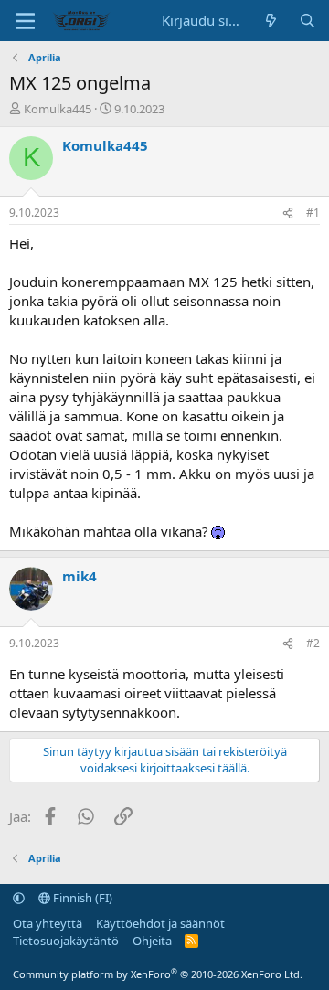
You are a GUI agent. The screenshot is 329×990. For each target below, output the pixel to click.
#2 (313, 643)
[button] (18, 898)
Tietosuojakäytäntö (66, 940)
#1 (313, 212)
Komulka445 (57, 109)
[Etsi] (307, 20)
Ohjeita (152, 940)
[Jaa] (288, 213)
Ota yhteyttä (47, 923)
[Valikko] (25, 21)
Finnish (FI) (81, 897)
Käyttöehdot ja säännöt (160, 923)
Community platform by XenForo (157, 974)
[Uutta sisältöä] (271, 20)
